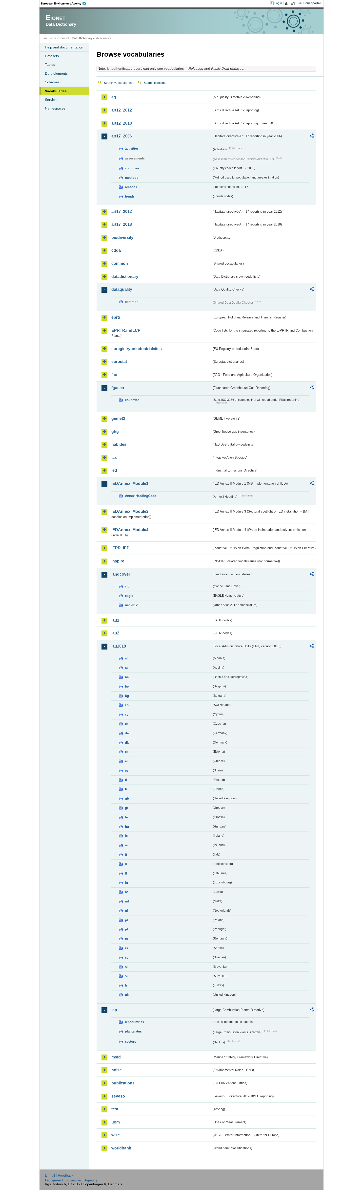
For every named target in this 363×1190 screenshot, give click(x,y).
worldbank (121, 1148)
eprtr (115, 317)
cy (126, 714)
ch (127, 705)
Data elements (56, 73)
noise (116, 1070)
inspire (117, 561)
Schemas (52, 82)
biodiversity (122, 237)
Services (51, 100)
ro (126, 939)
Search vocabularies (118, 82)
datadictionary (124, 276)
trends (130, 196)
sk (126, 976)
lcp (114, 1010)
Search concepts (155, 82)
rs (126, 948)
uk (127, 995)
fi (126, 780)
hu (127, 827)
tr (126, 985)
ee (126, 752)
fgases (117, 388)
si (126, 967)
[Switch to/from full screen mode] (293, 3)
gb (127, 798)
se (126, 957)
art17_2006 (121, 136)
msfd (116, 1057)
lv (126, 892)
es (126, 770)
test (114, 1109)
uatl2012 (131, 605)
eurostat (119, 361)
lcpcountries (134, 1022)
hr (126, 817)
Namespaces (55, 108)
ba (127, 677)
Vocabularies (56, 91)
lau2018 (118, 646)
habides (118, 444)
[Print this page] (287, 3)
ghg (115, 431)
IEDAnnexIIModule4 (129, 530)
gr (126, 808)
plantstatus (133, 1031)
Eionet (64, 38)
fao (114, 375)
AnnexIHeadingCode (140, 496)
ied (114, 470)
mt (127, 901)
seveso (118, 1096)
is (126, 845)
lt (126, 873)
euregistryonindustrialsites (136, 349)
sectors (130, 1041)
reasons (131, 187)
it (126, 854)
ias (114, 457)
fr (126, 789)
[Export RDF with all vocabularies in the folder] (312, 136)
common (119, 263)
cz (126, 724)
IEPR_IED (120, 548)
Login (278, 3)
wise (115, 1135)
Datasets (52, 56)
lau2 (115, 633)
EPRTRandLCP (126, 330)
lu (126, 882)
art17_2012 (121, 211)
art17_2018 (121, 224)
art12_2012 (121, 110)
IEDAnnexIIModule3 (129, 511)
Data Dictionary (82, 38)
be (127, 686)
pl (126, 920)
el (126, 761)
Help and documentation (64, 47)
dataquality (121, 289)
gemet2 (118, 418)
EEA (65, 3)
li (126, 864)
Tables (50, 65)
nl (126, 911)
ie (126, 836)
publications (123, 1083)
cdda (116, 250)
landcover (120, 574)
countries (132, 168)
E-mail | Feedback (59, 1175)
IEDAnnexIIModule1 (129, 483)
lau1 (115, 620)
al (126, 658)
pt (126, 929)
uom (115, 1122)
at (126, 668)
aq (113, 97)
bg (127, 696)
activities (132, 148)
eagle (129, 596)
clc (127, 586)
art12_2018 (121, 123)
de (127, 733)
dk (127, 742)
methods (131, 178)
